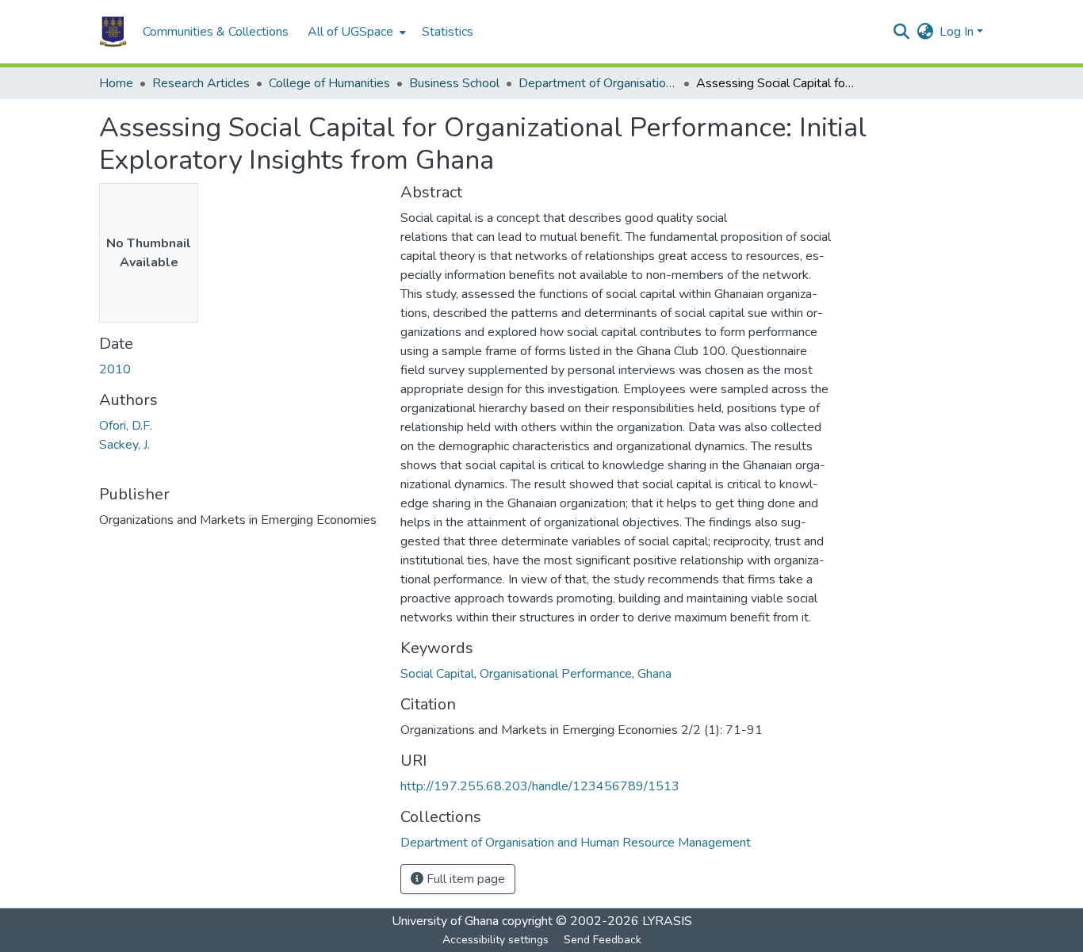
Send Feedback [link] (602, 939)
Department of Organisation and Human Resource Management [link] (598, 83)
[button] (113, 32)
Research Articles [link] (201, 83)
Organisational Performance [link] (556, 673)
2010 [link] (115, 369)
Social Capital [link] (437, 673)
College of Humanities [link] (329, 83)
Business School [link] (454, 83)
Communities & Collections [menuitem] (216, 31)
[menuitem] (355, 31)
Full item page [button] (464, 879)
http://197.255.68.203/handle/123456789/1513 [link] (539, 786)
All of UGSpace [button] (350, 31)
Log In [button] (958, 31)
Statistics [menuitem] (447, 31)
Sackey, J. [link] (124, 444)
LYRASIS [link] (667, 921)
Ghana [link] (654, 673)
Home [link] (116, 83)
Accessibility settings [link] (495, 939)
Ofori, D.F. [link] (125, 425)
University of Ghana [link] (445, 921)
